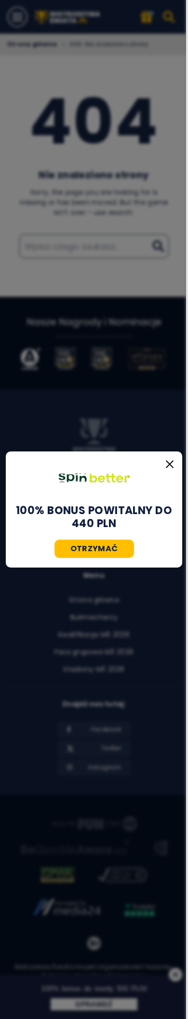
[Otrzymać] (94, 478)
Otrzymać (94, 548)
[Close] (169, 464)
